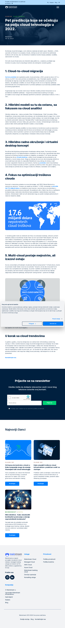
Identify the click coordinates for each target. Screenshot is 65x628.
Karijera (52, 2)
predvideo (43, 163)
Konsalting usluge (30, 577)
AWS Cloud (28, 565)
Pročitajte (12, 483)
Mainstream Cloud (30, 559)
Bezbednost (10, 512)
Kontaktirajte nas (40, 619)
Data (20, 512)
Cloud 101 (8, 16)
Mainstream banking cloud (30, 571)
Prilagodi (31, 323)
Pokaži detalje (56, 318)
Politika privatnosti (49, 559)
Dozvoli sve (53, 323)
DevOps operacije (30, 574)
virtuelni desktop (21, 157)
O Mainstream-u (10, 590)
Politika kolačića (48, 562)
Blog (56, 2)
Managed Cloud (29, 562)
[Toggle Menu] (58, 7)
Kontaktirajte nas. (10, 357)
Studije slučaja (24, 619)
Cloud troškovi (18, 16)
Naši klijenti (9, 597)
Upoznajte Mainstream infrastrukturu (12, 593)
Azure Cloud (28, 567)
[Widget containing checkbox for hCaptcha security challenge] (19, 398)
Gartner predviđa (10, 77)
